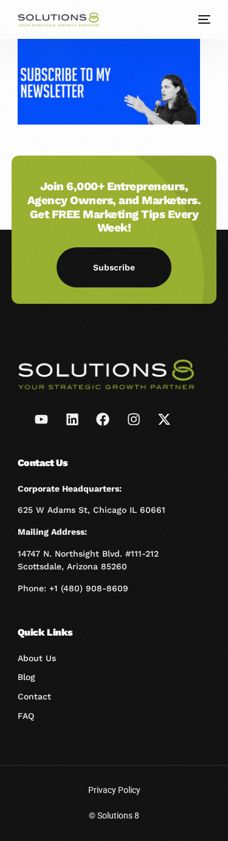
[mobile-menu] (203, 19)
